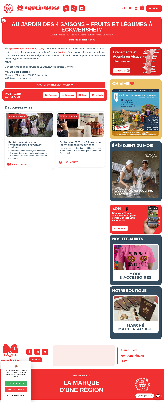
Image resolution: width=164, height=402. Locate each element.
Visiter (22, 116)
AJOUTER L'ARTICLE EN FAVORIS (54, 85)
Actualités (13, 116)
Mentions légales (133, 355)
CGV (124, 361)
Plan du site (129, 350)
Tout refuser (16, 389)
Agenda (74, 116)
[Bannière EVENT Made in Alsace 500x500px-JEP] (135, 197)
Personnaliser (16, 395)
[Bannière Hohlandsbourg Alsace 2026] (135, 135)
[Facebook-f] (66, 8)
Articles (62, 35)
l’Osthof (62, 52)
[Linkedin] (82, 8)
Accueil (53, 35)
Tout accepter (16, 383)
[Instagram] (73, 8)
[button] (3, 20)
